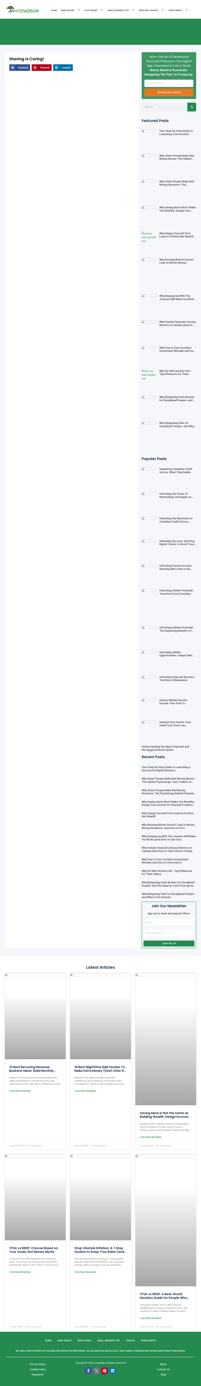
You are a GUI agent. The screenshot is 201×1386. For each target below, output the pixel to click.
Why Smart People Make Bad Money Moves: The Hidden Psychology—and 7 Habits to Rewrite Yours (176, 160)
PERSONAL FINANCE (148, 10)
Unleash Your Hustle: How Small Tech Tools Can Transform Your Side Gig (175, 725)
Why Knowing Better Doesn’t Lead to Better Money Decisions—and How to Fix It (176, 262)
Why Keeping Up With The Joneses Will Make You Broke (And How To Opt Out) (177, 299)
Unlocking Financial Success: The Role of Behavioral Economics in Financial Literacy (177, 681)
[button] (19, 67)
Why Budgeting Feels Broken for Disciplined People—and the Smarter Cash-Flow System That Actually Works (176, 401)
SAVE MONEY (91, 10)
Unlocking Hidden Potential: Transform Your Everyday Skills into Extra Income (176, 593)
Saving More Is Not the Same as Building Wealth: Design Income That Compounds (164, 1117)
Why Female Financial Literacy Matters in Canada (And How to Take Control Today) (177, 325)
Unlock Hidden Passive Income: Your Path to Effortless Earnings (173, 703)
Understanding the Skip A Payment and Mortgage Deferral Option (165, 748)
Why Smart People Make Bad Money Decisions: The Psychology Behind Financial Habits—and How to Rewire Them (168, 793)
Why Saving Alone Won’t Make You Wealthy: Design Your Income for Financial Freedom (177, 210)
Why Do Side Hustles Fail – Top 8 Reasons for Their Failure (175, 374)
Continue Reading (20, 1091)
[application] (75, 10)
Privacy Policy (37, 1364)
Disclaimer (38, 1374)
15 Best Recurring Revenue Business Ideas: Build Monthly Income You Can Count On (31, 1071)
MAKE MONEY (67, 10)
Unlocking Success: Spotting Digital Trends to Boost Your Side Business (177, 544)
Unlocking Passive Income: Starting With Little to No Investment (175, 569)
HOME (54, 10)
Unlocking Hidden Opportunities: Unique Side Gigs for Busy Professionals (176, 655)
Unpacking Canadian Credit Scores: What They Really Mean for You (175, 472)
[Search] (191, 107)
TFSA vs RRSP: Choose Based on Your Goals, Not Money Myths (33, 1250)
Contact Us (163, 1369)
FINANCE (130, 1340)
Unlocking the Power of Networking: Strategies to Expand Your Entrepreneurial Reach (176, 498)
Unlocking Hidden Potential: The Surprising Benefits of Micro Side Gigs (176, 630)
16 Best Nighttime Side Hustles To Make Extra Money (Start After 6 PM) (99, 1071)
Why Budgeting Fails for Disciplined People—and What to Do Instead (177, 426)
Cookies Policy (38, 1369)
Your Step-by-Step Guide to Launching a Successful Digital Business (176, 134)
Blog (163, 1374)
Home (48, 1340)
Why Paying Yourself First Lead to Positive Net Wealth (176, 235)
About (163, 1364)
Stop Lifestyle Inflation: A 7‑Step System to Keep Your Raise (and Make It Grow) (99, 1252)
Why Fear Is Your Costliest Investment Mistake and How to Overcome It (177, 351)
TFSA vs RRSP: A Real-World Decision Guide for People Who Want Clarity (163, 1298)
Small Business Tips (118, 10)
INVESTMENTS (175, 10)
